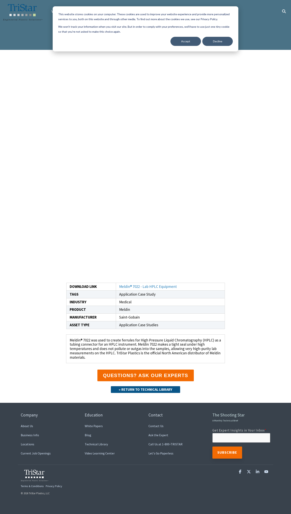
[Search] (284, 11)
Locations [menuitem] (27, 444)
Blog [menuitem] (88, 435)
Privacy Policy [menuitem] (54, 486)
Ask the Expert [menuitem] (158, 435)
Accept (185, 41)
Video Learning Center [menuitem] (100, 453)
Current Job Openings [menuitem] (36, 453)
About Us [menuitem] (27, 426)
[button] (240, 472)
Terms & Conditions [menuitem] (32, 486)
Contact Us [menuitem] (156, 426)
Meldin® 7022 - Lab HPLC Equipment (148, 286)
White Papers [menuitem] (94, 426)
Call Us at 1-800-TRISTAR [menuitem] (165, 444)
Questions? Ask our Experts (145, 375)
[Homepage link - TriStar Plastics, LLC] (34, 479)
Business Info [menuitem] (30, 435)
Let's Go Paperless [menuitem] (160, 453)
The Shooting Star (228, 417)
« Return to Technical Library (145, 389)
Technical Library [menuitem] (96, 444)
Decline (217, 41)
